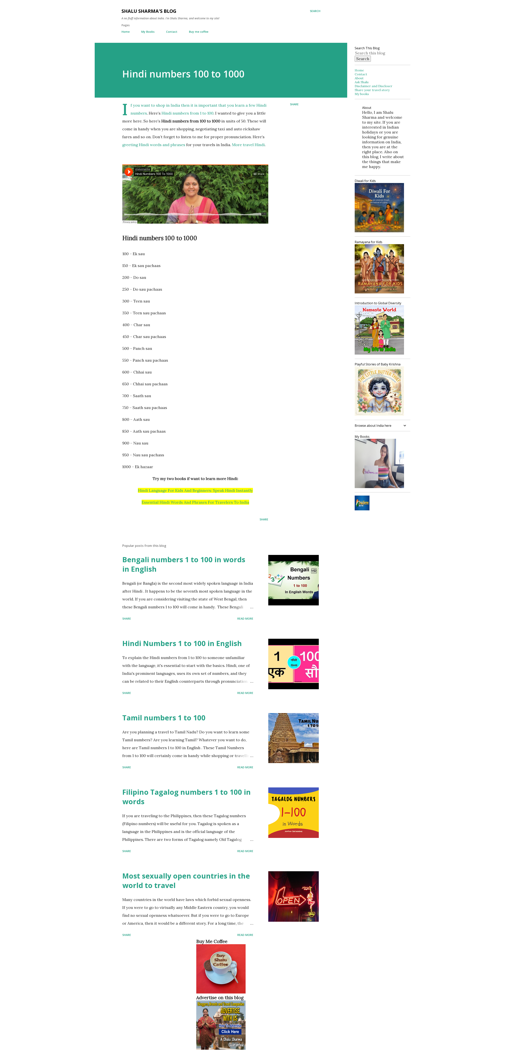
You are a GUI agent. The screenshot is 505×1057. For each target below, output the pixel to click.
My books (362, 94)
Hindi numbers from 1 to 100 (187, 113)
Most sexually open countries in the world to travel (186, 880)
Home (126, 32)
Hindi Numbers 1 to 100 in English (182, 643)
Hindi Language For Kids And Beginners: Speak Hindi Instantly (195, 490)
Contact (171, 32)
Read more (245, 618)
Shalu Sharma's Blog (149, 11)
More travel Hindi (248, 144)
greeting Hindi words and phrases (153, 144)
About (359, 78)
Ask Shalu (361, 82)
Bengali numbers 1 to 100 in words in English (183, 564)
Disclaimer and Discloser (373, 86)
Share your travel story (372, 90)
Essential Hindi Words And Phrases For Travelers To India (195, 502)
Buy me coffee (198, 32)
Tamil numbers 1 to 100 (164, 718)
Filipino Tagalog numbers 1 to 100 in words (186, 796)
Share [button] (294, 104)
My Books (147, 32)
